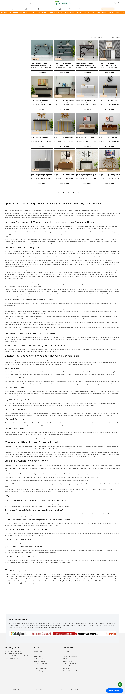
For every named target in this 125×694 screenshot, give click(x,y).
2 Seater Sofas (9, 574)
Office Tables (24, 579)
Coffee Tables (66, 577)
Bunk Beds (26, 577)
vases (48, 577)
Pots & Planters (101, 581)
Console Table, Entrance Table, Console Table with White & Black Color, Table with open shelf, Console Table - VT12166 (64, 64)
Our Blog (66, 652)
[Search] (30, 3)
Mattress (117, 581)
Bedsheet (87, 579)
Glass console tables (15, 474)
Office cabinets (45, 583)
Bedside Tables (40, 574)
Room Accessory (15, 583)
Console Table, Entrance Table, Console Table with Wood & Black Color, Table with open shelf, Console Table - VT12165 (87, 64)
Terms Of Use (38, 666)
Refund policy (44, 689)
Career (65, 654)
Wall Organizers (89, 581)
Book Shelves (107, 577)
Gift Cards (66, 659)
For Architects (38, 656)
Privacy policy (34, 689)
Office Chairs (15, 579)
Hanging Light (100, 579)
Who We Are (38, 652)
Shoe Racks (60, 574)
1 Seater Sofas (19, 574)
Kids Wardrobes (35, 577)
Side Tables (100, 574)
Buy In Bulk (66, 666)
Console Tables (55, 577)
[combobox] (18, 3)
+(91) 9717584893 (16, 651)
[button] (18, 9)
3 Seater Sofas (30, 574)
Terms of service (54, 689)
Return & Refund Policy (71, 671)
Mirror (7, 583)
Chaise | (47, 581)
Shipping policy (65, 689)
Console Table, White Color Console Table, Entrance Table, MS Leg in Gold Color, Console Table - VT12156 (63, 138)
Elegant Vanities (38, 581)
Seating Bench (62, 581)
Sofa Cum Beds (97, 577)
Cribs (13, 577)
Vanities (42, 579)
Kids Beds (18, 577)
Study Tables (87, 577)
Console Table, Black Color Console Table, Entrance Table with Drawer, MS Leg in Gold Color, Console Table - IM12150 (109, 101)
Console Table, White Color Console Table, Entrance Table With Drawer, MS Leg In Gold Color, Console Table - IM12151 (86, 101)
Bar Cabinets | (51, 574)
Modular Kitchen (39, 659)
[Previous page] (58, 193)
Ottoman (7, 577)
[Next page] (93, 193)
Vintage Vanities (26, 581)
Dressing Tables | (77, 577)
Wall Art (81, 581)
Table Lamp (110, 579)
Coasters (80, 579)
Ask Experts (67, 668)
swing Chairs (34, 579)
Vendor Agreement (40, 668)
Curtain (93, 579)
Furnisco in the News (70, 656)
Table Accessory (70, 579)
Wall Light (55, 579)
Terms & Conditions (40, 663)
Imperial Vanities (14, 581)
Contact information (77, 689)
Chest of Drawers (110, 574)
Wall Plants (110, 581)
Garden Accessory (28, 583)
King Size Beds (82, 574)
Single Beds (91, 574)
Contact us (38, 654)
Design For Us (67, 661)
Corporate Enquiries (69, 663)
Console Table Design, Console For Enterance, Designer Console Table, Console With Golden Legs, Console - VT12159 (108, 64)
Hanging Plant (73, 581)
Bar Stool (53, 581)
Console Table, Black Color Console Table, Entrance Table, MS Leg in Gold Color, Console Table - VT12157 (41, 138)
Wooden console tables (17, 468)
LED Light (48, 579)
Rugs (43, 577)
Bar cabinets (55, 583)
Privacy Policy (38, 671)
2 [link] (68, 193)
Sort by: (89, 37)
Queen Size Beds (70, 574)
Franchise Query (39, 661)
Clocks (37, 583)
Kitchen (61, 579)
